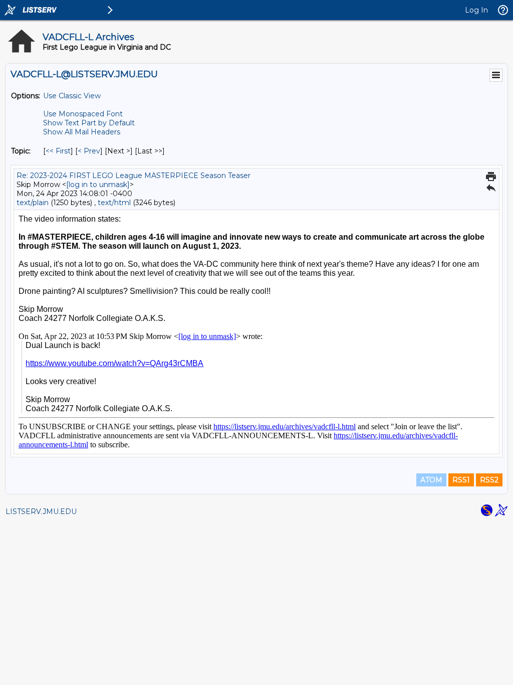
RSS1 (461, 479)
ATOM (431, 479)
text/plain (33, 202)
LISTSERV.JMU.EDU (41, 511)
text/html (114, 202)
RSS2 (489, 479)
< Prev (89, 150)
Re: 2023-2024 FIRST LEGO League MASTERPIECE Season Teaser (133, 175)
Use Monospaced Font (83, 113)
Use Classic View (72, 95)
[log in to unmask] (98, 184)
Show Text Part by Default (89, 122)
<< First (58, 150)
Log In (476, 10)
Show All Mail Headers (81, 131)
